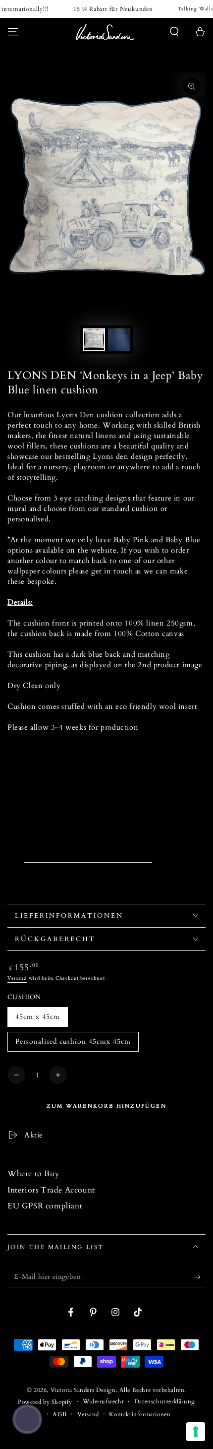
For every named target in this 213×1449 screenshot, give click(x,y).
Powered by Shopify (45, 1402)
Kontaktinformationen (139, 1414)
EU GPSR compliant (44, 1205)
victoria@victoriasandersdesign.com (88, 857)
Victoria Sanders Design (83, 1390)
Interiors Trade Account (51, 1190)
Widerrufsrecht (103, 1401)
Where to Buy (33, 1173)
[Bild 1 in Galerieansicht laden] (94, 339)
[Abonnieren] (200, 1277)
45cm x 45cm (37, 1016)
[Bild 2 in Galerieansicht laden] (119, 339)
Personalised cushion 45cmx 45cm (73, 1041)
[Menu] (13, 31)
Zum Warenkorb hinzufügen (106, 1106)
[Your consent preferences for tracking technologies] (195, 1431)
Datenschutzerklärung (164, 1401)
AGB (60, 1414)
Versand (17, 978)
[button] (174, 31)
